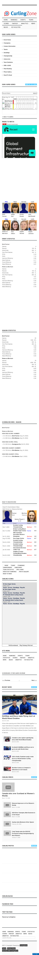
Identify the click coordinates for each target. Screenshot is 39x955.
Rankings (14, 20)
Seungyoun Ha (16, 444)
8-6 (35, 542)
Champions (7, 43)
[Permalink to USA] (7, 757)
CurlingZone (23, 945)
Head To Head (8, 75)
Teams (31, 20)
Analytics (24, 23)
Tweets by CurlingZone (8, 917)
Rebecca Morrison (7, 106)
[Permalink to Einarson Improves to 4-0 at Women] (7, 805)
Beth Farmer (9, 101)
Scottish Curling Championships (18, 526)
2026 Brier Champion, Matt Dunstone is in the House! (23, 814)
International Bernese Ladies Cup (19, 548)
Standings (7, 52)
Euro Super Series (18, 538)
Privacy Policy (11, 948)
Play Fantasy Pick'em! (26, 645)
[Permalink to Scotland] (7, 748)
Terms (4, 948)
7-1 (35, 527)
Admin (35, 93)
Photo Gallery (8, 72)
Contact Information (9, 46)
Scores (6, 23)
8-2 (35, 546)
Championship (8, 56)
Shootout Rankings (9, 571)
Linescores (7, 59)
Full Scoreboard (13, 645)
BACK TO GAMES (8, 117)
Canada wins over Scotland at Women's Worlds (18, 794)
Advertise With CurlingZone (10, 951)
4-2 (35, 536)
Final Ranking (8, 69)
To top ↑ (36, 954)
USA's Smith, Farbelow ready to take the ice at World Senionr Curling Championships (23, 758)
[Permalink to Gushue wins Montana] (7, 823)
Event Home (7, 40)
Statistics (6, 657)
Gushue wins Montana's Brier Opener (23, 822)
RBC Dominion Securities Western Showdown (19, 534)
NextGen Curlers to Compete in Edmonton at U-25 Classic (21, 768)
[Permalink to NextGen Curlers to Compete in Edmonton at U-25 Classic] (7, 769)
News (33, 23)
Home (6, 20)
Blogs (6, 27)
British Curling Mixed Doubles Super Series (19, 530)
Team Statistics (8, 62)
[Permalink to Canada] (7, 739)
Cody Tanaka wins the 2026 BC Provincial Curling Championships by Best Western (23, 833)
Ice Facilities (15, 27)
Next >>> (34, 680)
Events (23, 20)
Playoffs (22, 587)
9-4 (35, 531)
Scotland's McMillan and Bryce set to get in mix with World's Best (23, 748)
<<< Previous (6, 680)
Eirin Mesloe (15, 438)
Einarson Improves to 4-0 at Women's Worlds (23, 804)
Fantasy (15, 23)
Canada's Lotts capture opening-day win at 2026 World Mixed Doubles (22, 739)
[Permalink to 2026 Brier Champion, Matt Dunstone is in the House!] (7, 814)
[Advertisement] (19, 180)
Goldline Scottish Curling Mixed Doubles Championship (20, 553)
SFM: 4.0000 (7, 65)
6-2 (35, 555)
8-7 (35, 538)
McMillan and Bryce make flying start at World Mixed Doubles (18, 717)
